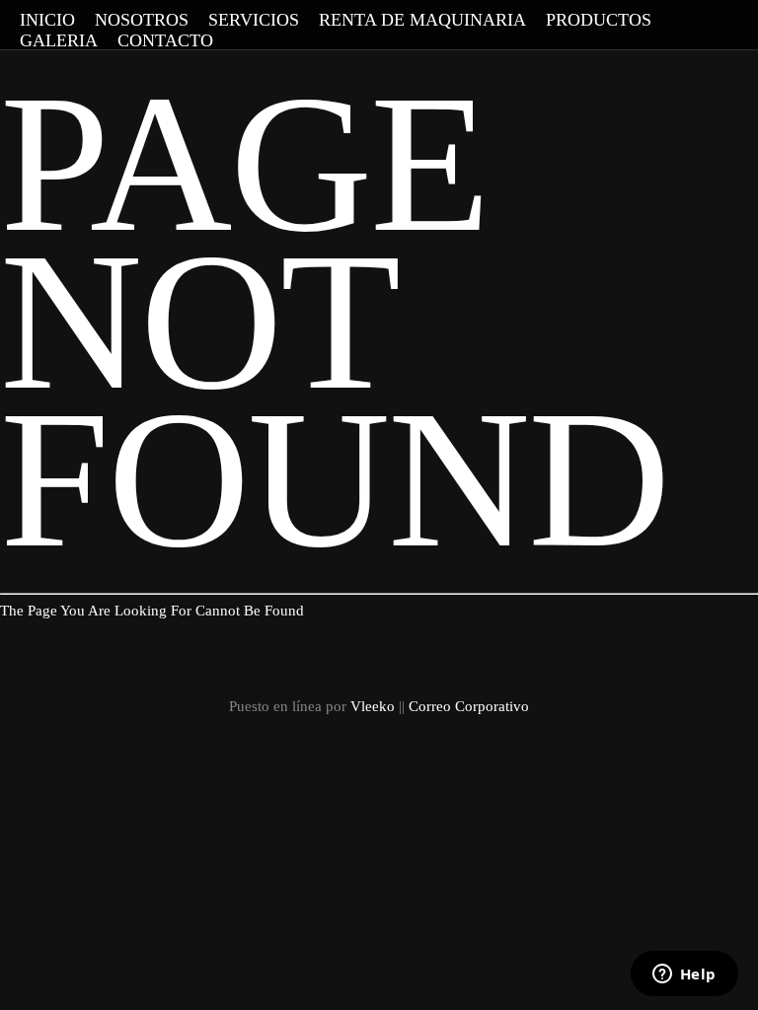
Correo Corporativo (469, 706)
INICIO (47, 20)
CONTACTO (165, 40)
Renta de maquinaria (422, 20)
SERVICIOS (253, 20)
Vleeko (372, 706)
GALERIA (59, 40)
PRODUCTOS (598, 20)
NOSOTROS (142, 20)
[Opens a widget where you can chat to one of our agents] (684, 975)
